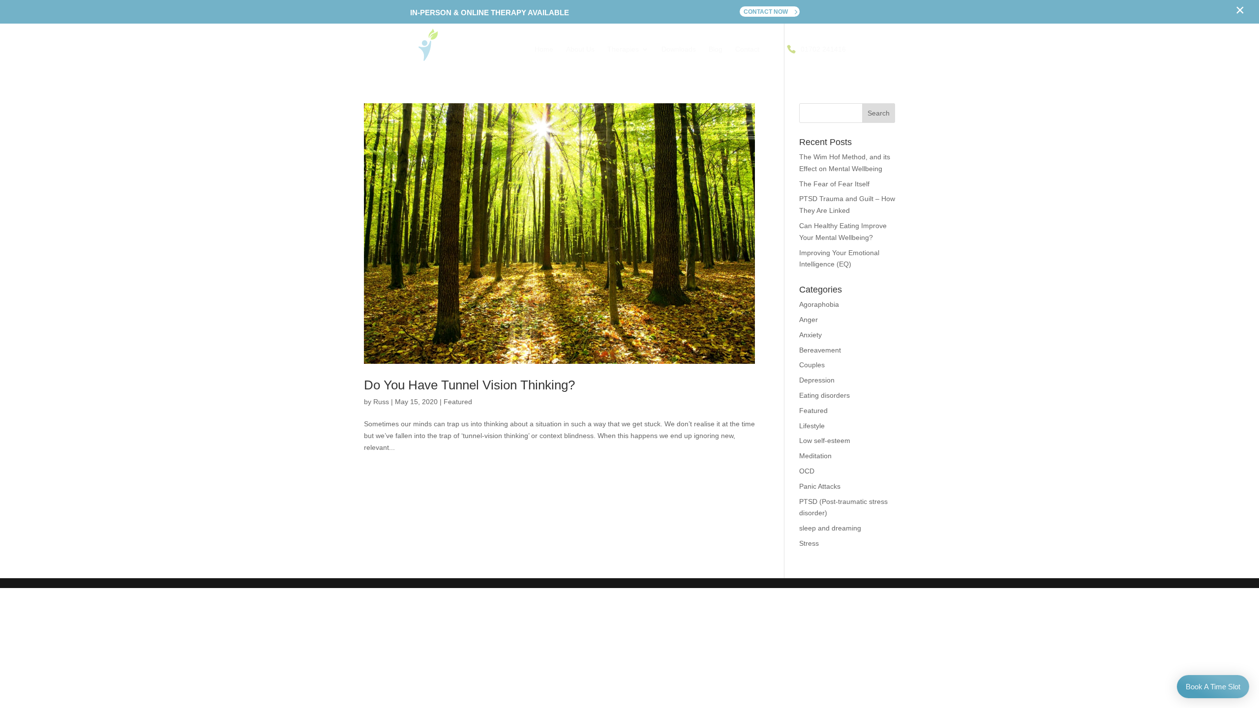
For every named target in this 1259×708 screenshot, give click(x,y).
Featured (458, 402)
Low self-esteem (824, 440)
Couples (812, 365)
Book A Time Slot (1213, 686)
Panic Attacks (819, 486)
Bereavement (820, 350)
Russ (381, 402)
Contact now (766, 11)
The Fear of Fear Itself (834, 184)
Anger (808, 320)
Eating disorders (824, 395)
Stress (809, 543)
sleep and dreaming (830, 528)
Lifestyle (812, 426)
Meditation (815, 456)
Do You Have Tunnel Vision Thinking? (469, 385)
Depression (817, 380)
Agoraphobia (819, 304)
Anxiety (810, 335)
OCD (806, 471)
